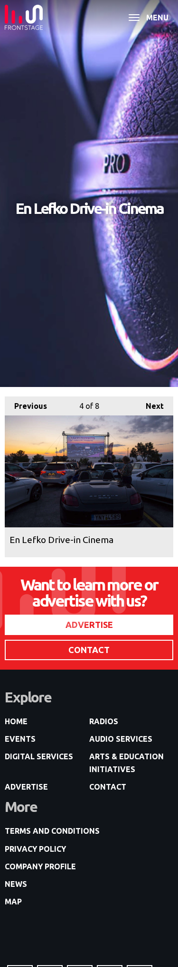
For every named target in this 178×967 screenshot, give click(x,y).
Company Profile (40, 866)
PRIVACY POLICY (35, 849)
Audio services (120, 739)
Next (150, 406)
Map (13, 901)
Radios (103, 721)
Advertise (26, 787)
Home (16, 721)
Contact (107, 787)
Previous (26, 406)
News (16, 884)
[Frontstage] (24, 17)
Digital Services (39, 756)
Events (20, 739)
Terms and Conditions (52, 831)
